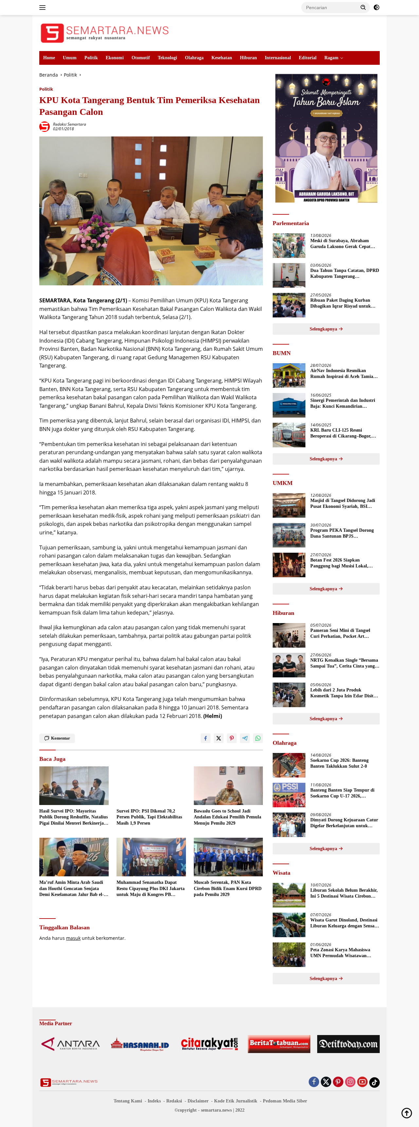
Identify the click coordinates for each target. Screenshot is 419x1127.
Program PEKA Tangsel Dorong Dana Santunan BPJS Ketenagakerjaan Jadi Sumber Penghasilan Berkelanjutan (342, 533)
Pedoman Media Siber (285, 1101)
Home (49, 57)
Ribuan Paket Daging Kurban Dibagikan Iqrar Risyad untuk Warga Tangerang (340, 303)
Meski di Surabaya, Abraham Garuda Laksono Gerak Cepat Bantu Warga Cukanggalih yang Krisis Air (342, 244)
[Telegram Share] (245, 738)
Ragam (331, 57)
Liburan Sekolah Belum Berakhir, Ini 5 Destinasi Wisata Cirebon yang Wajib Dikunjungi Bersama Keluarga (344, 893)
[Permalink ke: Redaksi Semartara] (44, 126)
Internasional (278, 57)
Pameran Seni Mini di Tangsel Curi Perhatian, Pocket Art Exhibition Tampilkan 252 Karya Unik (343, 633)
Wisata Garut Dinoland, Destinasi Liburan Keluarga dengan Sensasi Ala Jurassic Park (343, 923)
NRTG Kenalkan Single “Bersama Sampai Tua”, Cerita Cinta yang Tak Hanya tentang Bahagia (344, 663)
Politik (91, 57)
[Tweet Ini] (219, 738)
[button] (363, 7)
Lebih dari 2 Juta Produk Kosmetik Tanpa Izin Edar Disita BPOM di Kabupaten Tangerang (343, 693)
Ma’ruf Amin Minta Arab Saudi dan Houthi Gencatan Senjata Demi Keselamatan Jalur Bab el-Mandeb (71, 889)
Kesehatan (221, 57)
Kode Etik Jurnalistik (235, 1101)
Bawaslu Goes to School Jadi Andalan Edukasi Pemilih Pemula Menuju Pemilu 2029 (227, 817)
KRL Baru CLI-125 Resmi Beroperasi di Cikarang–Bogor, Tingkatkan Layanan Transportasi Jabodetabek (344, 433)
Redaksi (174, 1101)
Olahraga (194, 57)
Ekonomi (115, 57)
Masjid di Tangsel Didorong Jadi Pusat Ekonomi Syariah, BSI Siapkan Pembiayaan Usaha (342, 504)
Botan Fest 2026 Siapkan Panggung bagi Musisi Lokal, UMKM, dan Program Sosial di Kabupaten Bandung (341, 563)
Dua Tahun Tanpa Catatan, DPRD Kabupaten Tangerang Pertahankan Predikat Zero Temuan (344, 273)
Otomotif (141, 57)
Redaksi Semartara (69, 124)
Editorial (308, 57)
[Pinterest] (338, 1082)
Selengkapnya (324, 329)
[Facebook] (314, 1082)
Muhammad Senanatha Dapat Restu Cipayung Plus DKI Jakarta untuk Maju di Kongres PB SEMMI (151, 889)
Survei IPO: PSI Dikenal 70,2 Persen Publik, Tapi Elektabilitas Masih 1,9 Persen (149, 817)
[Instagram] (350, 1082)
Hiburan (248, 57)
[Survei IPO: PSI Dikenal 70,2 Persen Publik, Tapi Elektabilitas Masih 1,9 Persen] (151, 785)
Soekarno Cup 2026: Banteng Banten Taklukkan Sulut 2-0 (339, 763)
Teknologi (167, 57)
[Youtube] (362, 1082)
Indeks (154, 1101)
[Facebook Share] (205, 738)
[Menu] (43, 7)
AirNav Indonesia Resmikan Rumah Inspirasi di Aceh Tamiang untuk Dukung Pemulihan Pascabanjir (344, 374)
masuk (73, 938)
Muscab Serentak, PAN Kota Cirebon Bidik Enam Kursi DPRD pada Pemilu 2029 (228, 888)
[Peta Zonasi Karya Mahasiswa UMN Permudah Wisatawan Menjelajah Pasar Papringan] (289, 954)
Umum (70, 57)
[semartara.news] (104, 32)
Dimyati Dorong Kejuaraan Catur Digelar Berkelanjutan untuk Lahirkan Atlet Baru (344, 823)
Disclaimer (198, 1101)
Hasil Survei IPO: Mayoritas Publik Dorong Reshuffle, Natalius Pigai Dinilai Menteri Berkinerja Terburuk (73, 817)
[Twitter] (326, 1082)
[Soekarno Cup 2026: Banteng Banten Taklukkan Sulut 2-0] (289, 765)
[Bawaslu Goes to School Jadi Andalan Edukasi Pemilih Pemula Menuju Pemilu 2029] (228, 785)
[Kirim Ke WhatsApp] (258, 738)
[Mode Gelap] (376, 7)
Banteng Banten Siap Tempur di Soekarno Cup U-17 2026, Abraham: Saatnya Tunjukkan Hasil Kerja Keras (342, 793)
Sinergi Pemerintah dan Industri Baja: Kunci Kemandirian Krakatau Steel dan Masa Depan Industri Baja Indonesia (342, 403)
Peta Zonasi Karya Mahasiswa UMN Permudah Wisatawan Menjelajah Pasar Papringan (340, 953)
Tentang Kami (128, 1101)
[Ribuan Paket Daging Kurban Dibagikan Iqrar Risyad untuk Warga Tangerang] (289, 305)
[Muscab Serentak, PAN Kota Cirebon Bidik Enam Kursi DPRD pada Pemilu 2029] (228, 857)
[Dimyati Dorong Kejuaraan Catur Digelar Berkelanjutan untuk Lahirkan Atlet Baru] (289, 825)
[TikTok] (374, 1082)
